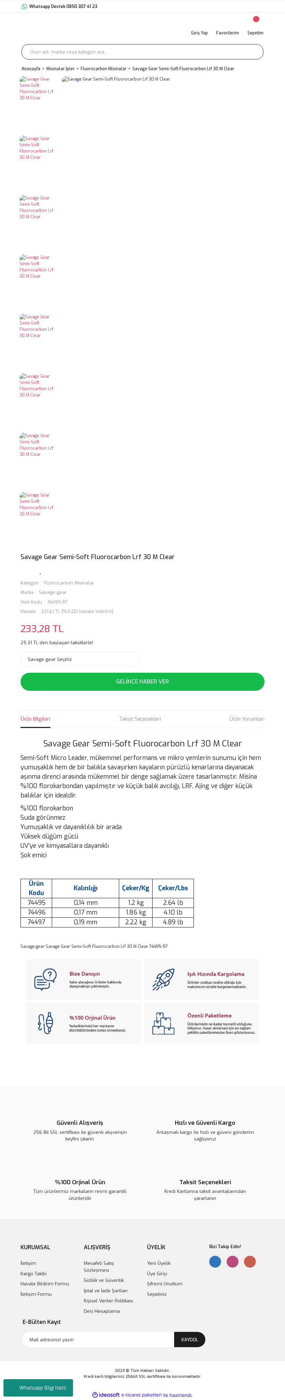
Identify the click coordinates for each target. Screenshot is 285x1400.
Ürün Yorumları (246, 718)
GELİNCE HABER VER (142, 681)
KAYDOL (189, 1340)
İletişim (28, 1263)
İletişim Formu (36, 1294)
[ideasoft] (106, 1395)
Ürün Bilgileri (35, 718)
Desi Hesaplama (102, 1311)
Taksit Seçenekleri (140, 718)
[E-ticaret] (141, 1395)
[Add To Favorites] (40, 570)
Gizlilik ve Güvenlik (104, 1280)
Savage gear (53, 592)
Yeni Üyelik (158, 1263)
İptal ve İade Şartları (106, 1291)
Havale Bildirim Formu (45, 1284)
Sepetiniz (157, 1294)
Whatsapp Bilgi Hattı (42, 1388)
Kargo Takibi (34, 1274)
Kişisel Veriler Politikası (108, 1301)
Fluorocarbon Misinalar (69, 583)
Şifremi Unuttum (164, 1284)
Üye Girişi (157, 1274)
